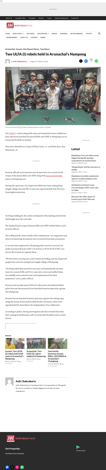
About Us (9, 18)
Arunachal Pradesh (54, 175)
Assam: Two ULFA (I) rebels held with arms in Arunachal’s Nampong (14, 355)
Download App (80, 450)
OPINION (34, 37)
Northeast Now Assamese (14, 453)
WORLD (54, 34)
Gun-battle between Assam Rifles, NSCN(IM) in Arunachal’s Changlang (57, 356)
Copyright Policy (20, 18)
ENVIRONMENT (11, 37)
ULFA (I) (13, 133)
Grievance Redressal (61, 18)
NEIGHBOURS (42, 34)
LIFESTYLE (24, 37)
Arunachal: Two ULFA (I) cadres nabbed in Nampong (36, 353)
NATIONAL (30, 34)
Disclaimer (32, 18)
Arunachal (10, 49)
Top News (45, 49)
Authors (41, 18)
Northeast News (31, 49)
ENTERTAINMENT (76, 34)
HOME (7, 34)
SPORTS (89, 34)
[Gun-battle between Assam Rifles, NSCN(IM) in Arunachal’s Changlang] (57, 343)
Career (49, 18)
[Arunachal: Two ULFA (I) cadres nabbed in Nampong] (36, 343)
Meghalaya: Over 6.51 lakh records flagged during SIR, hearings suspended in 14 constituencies (85, 158)
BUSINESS (63, 34)
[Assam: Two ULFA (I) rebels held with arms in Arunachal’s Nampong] (15, 343)
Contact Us (75, 18)
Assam (19, 49)
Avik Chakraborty (20, 61)
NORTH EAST (17, 34)
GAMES (43, 37)
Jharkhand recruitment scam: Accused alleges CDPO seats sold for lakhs (84, 187)
